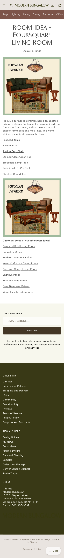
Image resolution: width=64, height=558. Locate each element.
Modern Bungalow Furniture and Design (31, 539)
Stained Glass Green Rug (17, 157)
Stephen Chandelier (14, 174)
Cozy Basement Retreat (16, 286)
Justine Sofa (10, 145)
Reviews (7, 409)
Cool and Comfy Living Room (20, 269)
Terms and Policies (32, 549)
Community (9, 400)
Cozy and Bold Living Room (19, 246)
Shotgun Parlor (11, 275)
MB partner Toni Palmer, (23, 121)
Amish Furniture (11, 450)
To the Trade (10, 473)
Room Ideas (9, 446)
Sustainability (10, 404)
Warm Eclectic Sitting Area (18, 292)
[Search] (11, 5)
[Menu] (4, 5)
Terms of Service (12, 413)
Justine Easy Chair (13, 151)
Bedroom (48, 14)
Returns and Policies (14, 386)
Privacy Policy (11, 418)
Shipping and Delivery (16, 391)
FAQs (6, 395)
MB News (8, 441)
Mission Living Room (15, 281)
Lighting (15, 14)
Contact (7, 382)
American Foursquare (15, 127)
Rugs (5, 14)
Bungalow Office (12, 252)
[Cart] (60, 5)
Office (59, 14)
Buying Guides (11, 437)
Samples (7, 459)
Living (26, 14)
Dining (36, 14)
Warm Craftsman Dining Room (20, 263)
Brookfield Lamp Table (16, 163)
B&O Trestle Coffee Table (17, 168)
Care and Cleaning (13, 455)
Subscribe (32, 330)
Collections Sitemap (14, 464)
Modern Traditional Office (17, 258)
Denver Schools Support (16, 468)
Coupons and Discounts (16, 422)
